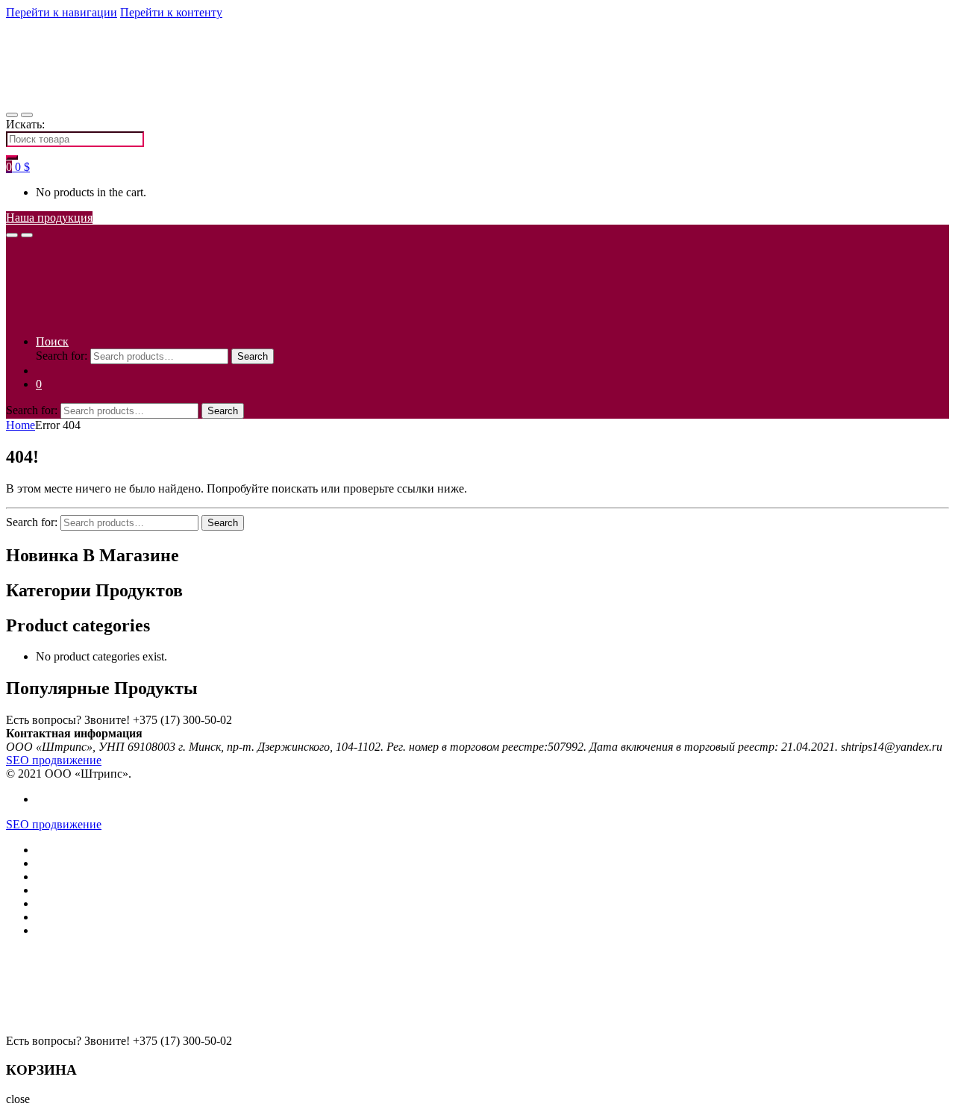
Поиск (52, 341)
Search (252, 356)
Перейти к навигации (61, 12)
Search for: (61, 355)
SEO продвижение (53, 760)
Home (20, 425)
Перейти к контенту (171, 12)
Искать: (25, 124)
